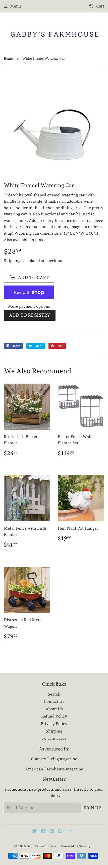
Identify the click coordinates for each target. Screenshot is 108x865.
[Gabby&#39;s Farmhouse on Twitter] (34, 831)
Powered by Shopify (75, 846)
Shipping (12, 260)
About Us (54, 709)
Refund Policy (54, 716)
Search (54, 694)
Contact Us (54, 701)
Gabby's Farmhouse (41, 846)
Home (8, 58)
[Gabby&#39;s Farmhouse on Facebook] (43, 831)
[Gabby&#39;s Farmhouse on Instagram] (71, 831)
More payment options (29, 306)
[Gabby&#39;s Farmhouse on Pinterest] (52, 831)
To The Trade (54, 738)
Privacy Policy (54, 723)
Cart (99, 6)
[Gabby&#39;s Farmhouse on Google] (61, 831)
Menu (15, 6)
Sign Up (92, 807)
